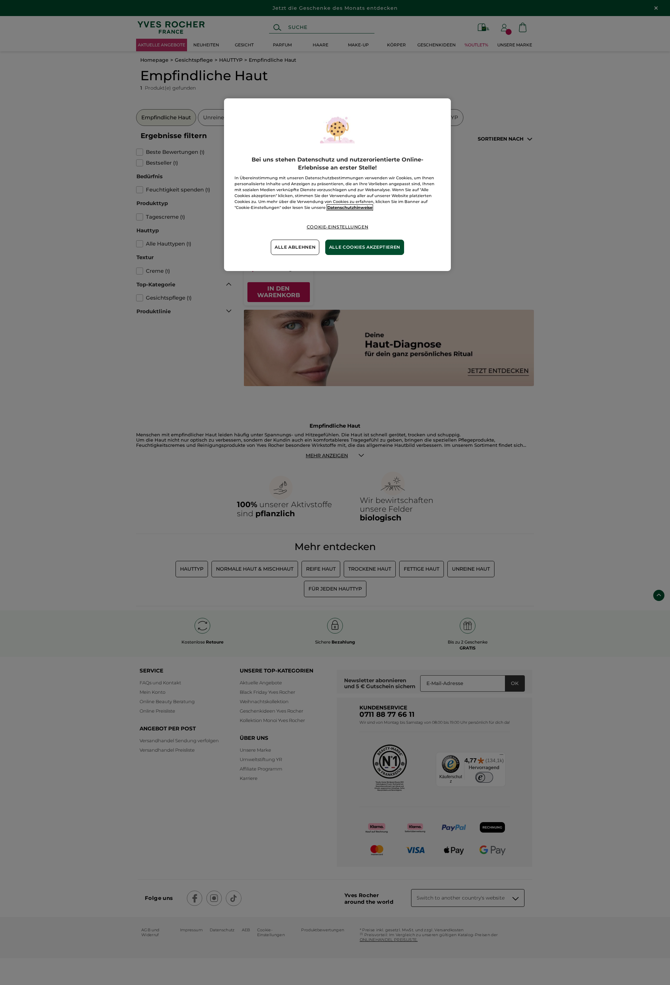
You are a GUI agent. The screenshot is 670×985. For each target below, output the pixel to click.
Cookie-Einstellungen (337, 227)
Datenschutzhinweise (349, 207)
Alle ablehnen (295, 247)
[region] (337, 184)
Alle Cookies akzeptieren (364, 247)
